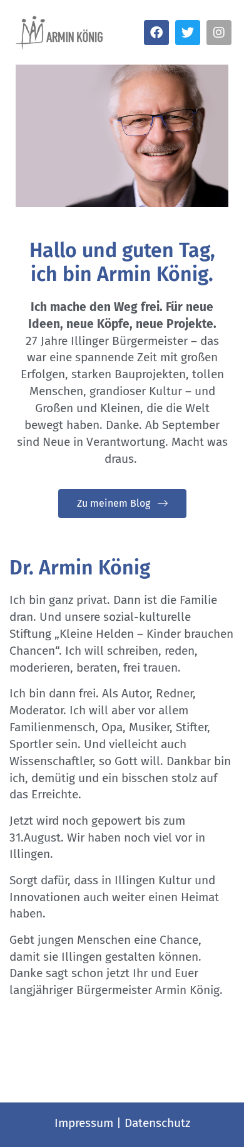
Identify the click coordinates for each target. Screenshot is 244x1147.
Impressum (83, 1123)
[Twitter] (187, 32)
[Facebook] (156, 32)
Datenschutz (157, 1123)
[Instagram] (218, 32)
